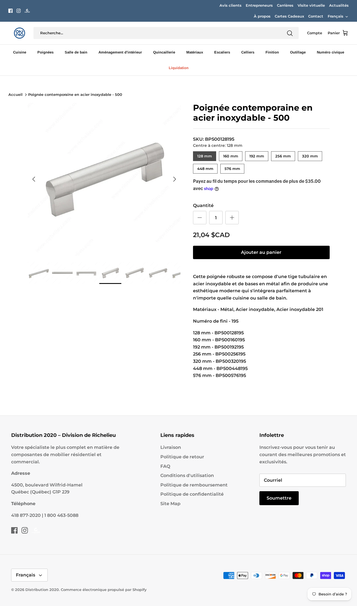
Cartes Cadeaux (289, 16)
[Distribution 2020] (27, 11)
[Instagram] (18, 11)
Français (335, 16)
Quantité (203, 205)
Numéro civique (330, 52)
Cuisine (19, 52)
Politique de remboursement (194, 485)
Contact (315, 16)
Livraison (170, 447)
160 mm (230, 154)
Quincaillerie (164, 52)
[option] (104, 179)
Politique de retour (182, 456)
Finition (272, 52)
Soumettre (279, 498)
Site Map (170, 503)
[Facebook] (10, 11)
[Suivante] (174, 179)
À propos (262, 16)
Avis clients (230, 5)
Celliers (247, 52)
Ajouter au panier (261, 252)
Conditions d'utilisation (187, 475)
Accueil (15, 95)
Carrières (285, 5)
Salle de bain (76, 52)
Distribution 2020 (42, 589)
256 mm (283, 154)
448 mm (205, 167)
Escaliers (222, 52)
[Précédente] (34, 179)
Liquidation (179, 68)
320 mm (310, 154)
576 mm (232, 167)
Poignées (45, 52)
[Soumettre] (289, 33)
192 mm (256, 154)
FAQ (165, 466)
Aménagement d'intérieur (120, 52)
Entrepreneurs (259, 5)
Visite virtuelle (311, 5)
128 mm (204, 154)
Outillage (298, 52)
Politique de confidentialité (192, 494)
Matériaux (194, 52)
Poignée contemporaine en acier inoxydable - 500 (75, 95)
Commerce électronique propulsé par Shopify (104, 589)
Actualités (339, 5)
